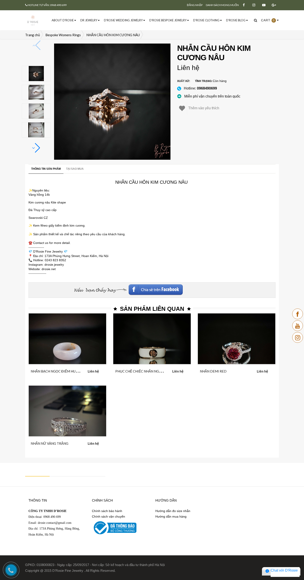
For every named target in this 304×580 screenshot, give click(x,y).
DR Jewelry (89, 20)
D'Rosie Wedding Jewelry (123, 20)
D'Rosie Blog (236, 20)
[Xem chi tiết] (62, 370)
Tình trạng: (203, 81)
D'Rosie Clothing (206, 20)
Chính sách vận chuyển (108, 516)
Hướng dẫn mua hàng (170, 516)
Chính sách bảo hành (107, 511)
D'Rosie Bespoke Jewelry (168, 20)
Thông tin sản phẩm (46, 168)
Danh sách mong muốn (222, 5)
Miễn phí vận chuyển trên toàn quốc (212, 96)
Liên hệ (188, 67)
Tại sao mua (75, 168)
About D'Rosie (63, 20)
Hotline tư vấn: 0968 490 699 (47, 5)
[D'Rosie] (33, 20)
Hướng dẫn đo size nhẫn (172, 511)
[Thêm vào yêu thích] (73, 370)
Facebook (245, 288)
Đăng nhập (195, 5)
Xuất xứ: (183, 81)
